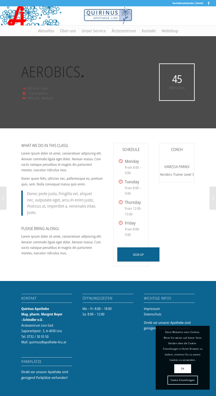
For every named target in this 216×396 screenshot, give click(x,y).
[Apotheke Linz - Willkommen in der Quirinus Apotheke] (108, 15)
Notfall (199, 3)
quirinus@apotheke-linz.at (47, 342)
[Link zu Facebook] (208, 3)
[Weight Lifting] (3, 198)
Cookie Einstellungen (183, 380)
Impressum (152, 308)
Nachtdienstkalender (183, 3)
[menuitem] (46, 31)
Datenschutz (152, 314)
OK (182, 368)
